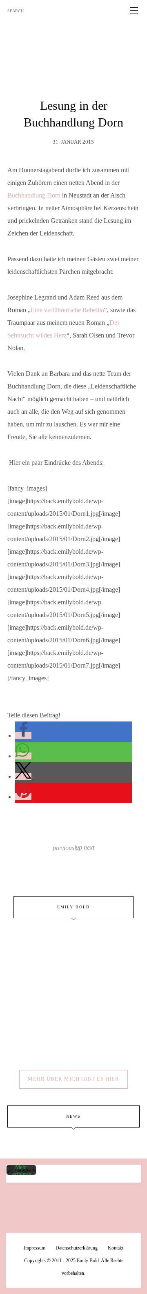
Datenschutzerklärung (77, 1248)
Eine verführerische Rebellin (67, 309)
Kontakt (115, 1248)
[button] (23, 735)
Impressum (34, 1248)
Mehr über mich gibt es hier (73, 1079)
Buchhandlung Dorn (33, 195)
